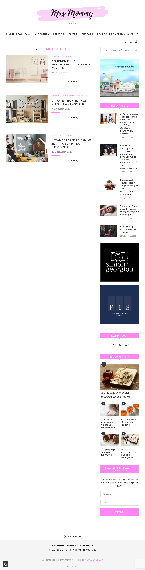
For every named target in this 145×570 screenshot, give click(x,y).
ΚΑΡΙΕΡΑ (71, 545)
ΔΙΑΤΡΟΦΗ (87, 34)
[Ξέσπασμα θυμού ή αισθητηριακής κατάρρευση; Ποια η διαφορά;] (108, 210)
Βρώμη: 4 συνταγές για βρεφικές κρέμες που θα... (116, 394)
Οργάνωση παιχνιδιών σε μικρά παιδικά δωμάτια (69, 102)
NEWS (19, 34)
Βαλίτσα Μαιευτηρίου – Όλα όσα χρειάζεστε (128, 453)
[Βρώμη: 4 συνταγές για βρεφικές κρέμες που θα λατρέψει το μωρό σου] (119, 377)
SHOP (130, 34)
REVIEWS (102, 34)
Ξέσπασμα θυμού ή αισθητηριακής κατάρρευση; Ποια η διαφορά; (129, 210)
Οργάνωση (83, 96)
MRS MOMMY (116, 34)
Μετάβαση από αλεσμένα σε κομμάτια (128, 422)
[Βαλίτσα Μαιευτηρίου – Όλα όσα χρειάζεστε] (130, 440)
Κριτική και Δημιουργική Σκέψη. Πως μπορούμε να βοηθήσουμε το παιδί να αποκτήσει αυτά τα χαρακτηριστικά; (128, 156)
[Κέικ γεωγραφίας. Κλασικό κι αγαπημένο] (109, 440)
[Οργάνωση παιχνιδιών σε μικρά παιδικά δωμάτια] (27, 109)
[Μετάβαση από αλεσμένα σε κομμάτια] (130, 410)
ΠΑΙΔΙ (27, 34)
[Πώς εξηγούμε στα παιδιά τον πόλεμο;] (108, 231)
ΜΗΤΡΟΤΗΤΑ (42, 34)
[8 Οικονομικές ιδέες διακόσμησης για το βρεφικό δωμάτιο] (27, 69)
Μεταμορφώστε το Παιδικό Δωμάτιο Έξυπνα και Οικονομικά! (71, 143)
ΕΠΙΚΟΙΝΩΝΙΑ (87, 545)
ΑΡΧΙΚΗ (10, 34)
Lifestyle (55, 56)
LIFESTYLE (58, 34)
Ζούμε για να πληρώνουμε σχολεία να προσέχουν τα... (108, 423)
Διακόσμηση (68, 56)
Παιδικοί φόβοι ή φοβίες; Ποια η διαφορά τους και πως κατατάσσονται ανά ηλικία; (129, 187)
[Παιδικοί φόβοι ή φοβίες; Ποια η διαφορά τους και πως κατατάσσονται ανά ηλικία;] (108, 184)
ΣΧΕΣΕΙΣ (73, 34)
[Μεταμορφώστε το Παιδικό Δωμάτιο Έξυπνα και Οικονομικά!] (27, 148)
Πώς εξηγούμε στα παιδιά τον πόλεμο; (128, 229)
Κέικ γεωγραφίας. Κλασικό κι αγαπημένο (109, 452)
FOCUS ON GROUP (94, 560)
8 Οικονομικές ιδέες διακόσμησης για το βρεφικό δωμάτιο (72, 64)
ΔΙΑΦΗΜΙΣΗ (57, 545)
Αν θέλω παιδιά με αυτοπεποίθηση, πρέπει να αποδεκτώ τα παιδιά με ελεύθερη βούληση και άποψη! (129, 124)
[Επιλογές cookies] (5, 564)
